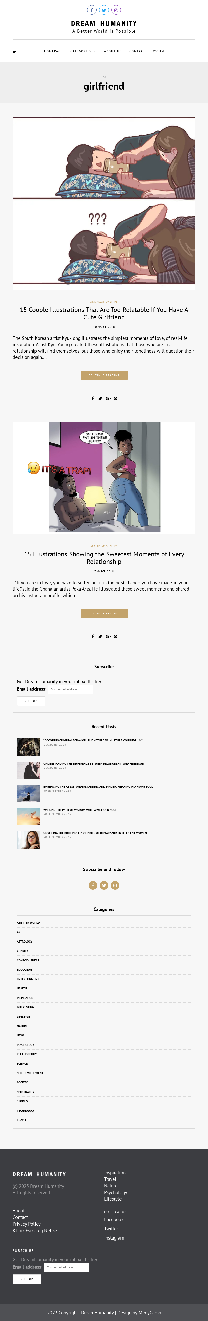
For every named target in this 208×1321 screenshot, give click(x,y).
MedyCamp (149, 1313)
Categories (80, 51)
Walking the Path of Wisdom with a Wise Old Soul (80, 810)
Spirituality (25, 1092)
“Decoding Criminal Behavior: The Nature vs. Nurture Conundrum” (93, 740)
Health (22, 988)
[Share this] (93, 398)
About (19, 1211)
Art (92, 301)
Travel (22, 1120)
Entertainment (28, 979)
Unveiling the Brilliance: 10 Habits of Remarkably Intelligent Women (95, 833)
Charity (22, 951)
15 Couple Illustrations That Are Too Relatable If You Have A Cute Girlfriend (104, 313)
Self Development (30, 1073)
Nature (22, 1026)
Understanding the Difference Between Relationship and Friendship (94, 763)
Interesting (25, 1007)
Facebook (114, 1219)
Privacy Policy (27, 1224)
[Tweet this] (100, 398)
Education (24, 969)
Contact (137, 51)
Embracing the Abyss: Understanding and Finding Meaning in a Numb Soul (98, 786)
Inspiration (25, 998)
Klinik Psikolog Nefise (35, 1230)
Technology (26, 1110)
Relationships (107, 301)
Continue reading (104, 375)
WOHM (158, 51)
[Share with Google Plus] (108, 398)
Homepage (53, 51)
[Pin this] (115, 398)
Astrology (24, 941)
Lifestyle (23, 1016)
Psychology (25, 1045)
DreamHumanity (97, 1313)
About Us (113, 51)
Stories (22, 1101)
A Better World (28, 922)
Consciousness (28, 960)
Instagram (114, 1238)
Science (22, 1063)
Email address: (31, 689)
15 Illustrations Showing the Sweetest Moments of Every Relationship (104, 558)
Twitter (111, 1229)
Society (22, 1082)
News (20, 1035)
